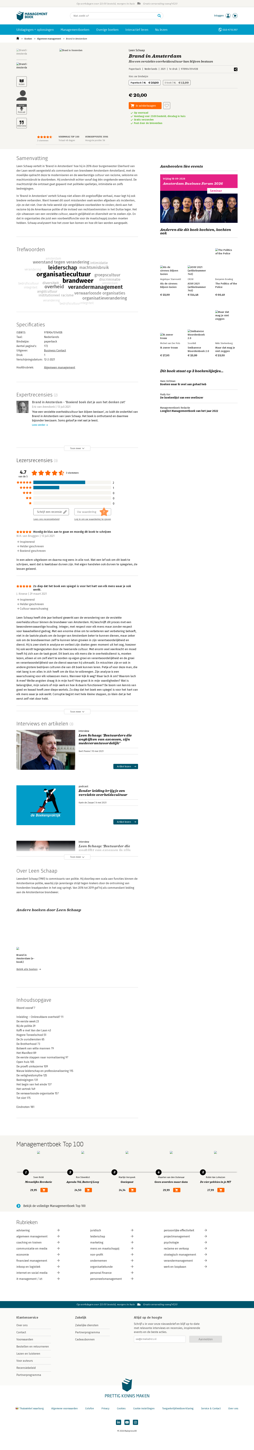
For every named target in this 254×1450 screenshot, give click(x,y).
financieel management (31, 1260)
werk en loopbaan (175, 1266)
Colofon (89, 1408)
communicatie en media (31, 1248)
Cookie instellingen (143, 1408)
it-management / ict (29, 1279)
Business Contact (55, 350)
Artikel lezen (124, 766)
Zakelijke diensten (86, 1325)
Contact (21, 1332)
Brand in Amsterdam (76, 38)
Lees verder (38, 424)
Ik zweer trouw (169, 347)
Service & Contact (211, 1408)
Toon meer (75, 448)
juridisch (95, 1230)
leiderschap (97, 1236)
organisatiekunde (101, 1266)
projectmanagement (177, 1236)
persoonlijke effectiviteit (179, 1230)
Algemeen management (49, 38)
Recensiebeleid (26, 1367)
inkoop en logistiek (28, 1266)
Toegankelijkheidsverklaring (178, 1408)
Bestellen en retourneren (32, 1346)
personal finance (101, 1272)
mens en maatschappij (104, 1248)
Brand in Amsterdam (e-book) (25, 958)
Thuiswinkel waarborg (31, 1408)
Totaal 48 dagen (67, 140)
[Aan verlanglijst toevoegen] (166, 105)
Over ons (22, 1325)
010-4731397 (230, 29)
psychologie (171, 1242)
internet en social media (32, 1272)
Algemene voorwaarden (64, 1408)
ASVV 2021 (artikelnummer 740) (197, 287)
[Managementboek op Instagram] (135, 1422)
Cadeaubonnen (85, 1339)
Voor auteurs (24, 1360)
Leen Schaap (137, 50)
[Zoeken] (159, 15)
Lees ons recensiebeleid (46, 519)
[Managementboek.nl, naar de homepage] (32, 19)
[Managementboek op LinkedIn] (118, 1422)
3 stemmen (42, 140)
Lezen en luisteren (28, 1353)
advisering (23, 1230)
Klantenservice (27, 1317)
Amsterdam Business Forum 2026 (193, 183)
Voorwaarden (24, 1339)
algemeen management (32, 1236)
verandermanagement (178, 1260)
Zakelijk (80, 1317)
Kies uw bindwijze (138, 76)
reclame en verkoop (176, 1248)
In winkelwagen (146, 105)
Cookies (121, 1408)
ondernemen (98, 1260)
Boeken (28, 38)
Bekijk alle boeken (26, 969)
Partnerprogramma (28, 1375)
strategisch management (180, 1254)
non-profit (96, 1254)
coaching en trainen (29, 1242)
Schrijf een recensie (49, 511)
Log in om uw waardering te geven (92, 519)
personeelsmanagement (106, 1279)
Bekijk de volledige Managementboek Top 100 (54, 1206)
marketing (96, 1242)
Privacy (105, 1408)
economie (22, 1254)
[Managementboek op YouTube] (127, 1422)
